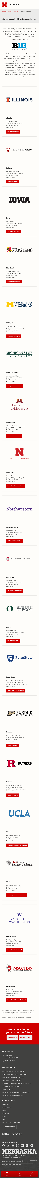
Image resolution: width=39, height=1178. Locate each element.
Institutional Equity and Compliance (10, 1162)
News (4, 1119)
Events (4, 1110)
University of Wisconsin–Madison (16, 999)
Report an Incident (9, 1126)
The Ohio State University (14, 590)
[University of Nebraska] (17, 1133)
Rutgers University (12, 795)
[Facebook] (3, 1145)
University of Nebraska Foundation (15, 1092)
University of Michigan (13, 336)
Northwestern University (13, 540)
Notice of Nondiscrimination (26, 1162)
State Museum (7, 1089)
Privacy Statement (6, 1164)
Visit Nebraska (12, 1037)
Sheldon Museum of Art (11, 1086)
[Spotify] (31, 1145)
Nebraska (15, 4)
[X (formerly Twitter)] (8, 1145)
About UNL (16, 11)
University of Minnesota (13, 436)
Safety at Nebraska (17, 1164)
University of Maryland (13, 281)
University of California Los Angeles (16, 845)
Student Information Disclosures (9, 1165)
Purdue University (12, 745)
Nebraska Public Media (10, 1080)
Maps (4, 1116)
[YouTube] (13, 1145)
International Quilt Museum (12, 1077)
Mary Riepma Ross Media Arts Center (16, 1083)
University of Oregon (12, 640)
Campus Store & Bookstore (12, 1071)
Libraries (5, 1113)
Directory (5, 1104)
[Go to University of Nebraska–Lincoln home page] (4, 4)
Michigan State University (14, 386)
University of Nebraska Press (12, 1095)
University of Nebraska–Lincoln (15, 486)
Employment (7, 1107)
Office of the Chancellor (11, 1122)
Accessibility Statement (16, 1161)
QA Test (8, 1161)
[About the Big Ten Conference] (5, 1134)
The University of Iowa (13, 231)
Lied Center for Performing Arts (14, 1074)
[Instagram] (17, 1145)
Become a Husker (25, 1037)
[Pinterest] (27, 1145)
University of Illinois (12, 131)
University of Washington (13, 950)
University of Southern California (15, 895)
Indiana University (12, 181)
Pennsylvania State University (15, 690)
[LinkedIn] (22, 1145)
